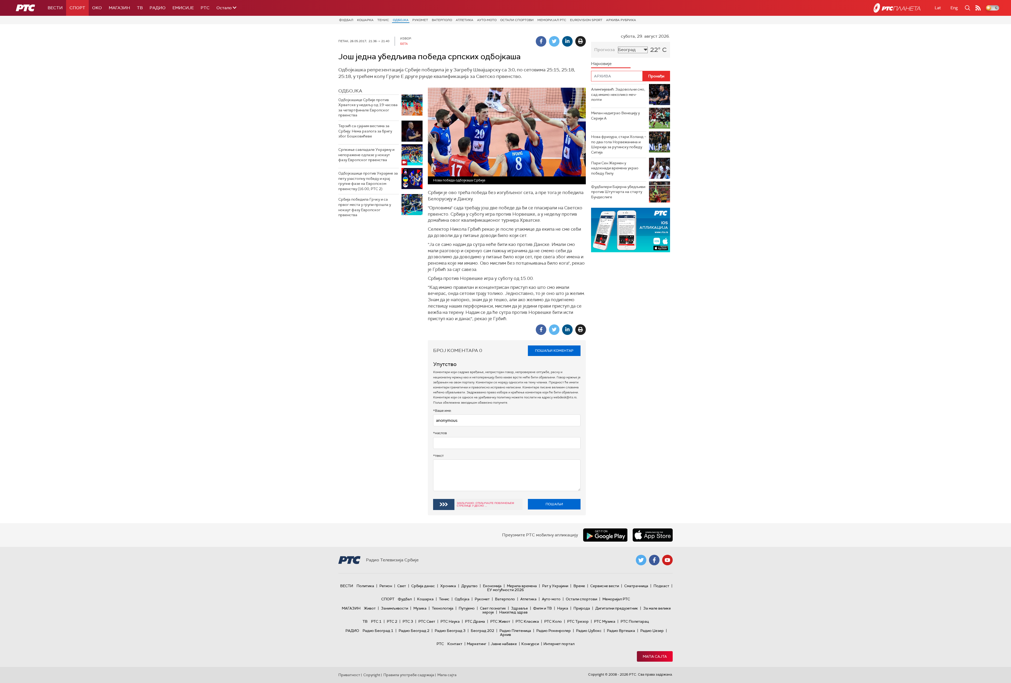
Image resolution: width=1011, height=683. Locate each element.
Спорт (77, 8)
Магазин (119, 8)
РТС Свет (426, 621)
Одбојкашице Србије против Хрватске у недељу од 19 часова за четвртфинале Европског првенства (368, 107)
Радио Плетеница (515, 630)
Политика (365, 585)
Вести (55, 8)
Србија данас (423, 585)
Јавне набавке (504, 643)
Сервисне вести (604, 585)
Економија (492, 585)
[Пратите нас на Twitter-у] (641, 560)
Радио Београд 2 (414, 630)
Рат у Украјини (555, 585)
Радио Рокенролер (553, 630)
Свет (401, 585)
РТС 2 (392, 621)
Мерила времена (522, 585)
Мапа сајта (655, 656)
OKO (97, 8)
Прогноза (604, 49)
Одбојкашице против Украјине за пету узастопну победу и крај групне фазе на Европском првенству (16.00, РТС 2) (368, 181)
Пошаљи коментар (554, 350)
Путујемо (467, 608)
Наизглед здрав (513, 612)
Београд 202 (482, 630)
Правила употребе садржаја (408, 674)
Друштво (469, 585)
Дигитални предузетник (616, 608)
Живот (370, 608)
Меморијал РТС (551, 20)
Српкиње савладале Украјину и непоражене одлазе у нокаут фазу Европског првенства (366, 154)
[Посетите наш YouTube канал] (667, 560)
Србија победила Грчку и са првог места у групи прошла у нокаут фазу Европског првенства (364, 207)
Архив (505, 634)
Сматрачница (636, 585)
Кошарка (365, 20)
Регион (385, 585)
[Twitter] (554, 41)
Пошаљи (554, 504)
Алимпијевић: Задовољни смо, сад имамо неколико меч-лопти (618, 94)
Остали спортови (517, 20)
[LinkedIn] (567, 41)
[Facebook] (541, 41)
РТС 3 (408, 621)
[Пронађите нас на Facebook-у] (654, 560)
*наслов (440, 433)
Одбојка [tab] (350, 91)
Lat (938, 8)
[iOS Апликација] (630, 230)
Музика (420, 608)
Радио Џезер (652, 630)
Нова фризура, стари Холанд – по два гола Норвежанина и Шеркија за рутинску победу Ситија (618, 144)
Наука (562, 608)
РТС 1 (376, 621)
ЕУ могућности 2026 (505, 589)
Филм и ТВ (542, 608)
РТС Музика (604, 621)
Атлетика (464, 20)
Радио (158, 8)
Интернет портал (558, 643)
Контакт (454, 643)
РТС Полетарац (635, 621)
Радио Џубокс (589, 630)
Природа (581, 608)
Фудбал (346, 20)
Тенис (383, 20)
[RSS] (978, 8)
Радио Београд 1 (378, 630)
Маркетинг (476, 643)
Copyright (371, 674)
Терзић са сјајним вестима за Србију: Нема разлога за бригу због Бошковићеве (365, 130)
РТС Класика (527, 621)
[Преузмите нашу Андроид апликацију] (605, 535)
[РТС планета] (897, 8)
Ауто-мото (487, 20)
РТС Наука (450, 621)
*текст (438, 455)
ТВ (140, 8)
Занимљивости (394, 608)
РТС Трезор (578, 621)
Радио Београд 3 (450, 630)
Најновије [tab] (601, 63)
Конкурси (530, 643)
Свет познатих (493, 608)
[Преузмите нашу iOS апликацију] (653, 535)
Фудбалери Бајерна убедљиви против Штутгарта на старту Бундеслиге (618, 191)
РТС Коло (553, 621)
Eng (954, 8)
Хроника (448, 585)
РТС (205, 8)
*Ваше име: (442, 410)
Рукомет (420, 20)
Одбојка (401, 20)
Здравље (519, 608)
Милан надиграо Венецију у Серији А (615, 116)
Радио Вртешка (621, 630)
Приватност (349, 674)
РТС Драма (475, 621)
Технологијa (442, 608)
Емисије (183, 8)
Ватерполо (442, 20)
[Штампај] (580, 41)
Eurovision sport (586, 20)
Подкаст (661, 585)
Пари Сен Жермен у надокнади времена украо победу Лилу (614, 168)
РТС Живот (500, 621)
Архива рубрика (621, 20)
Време (579, 585)
